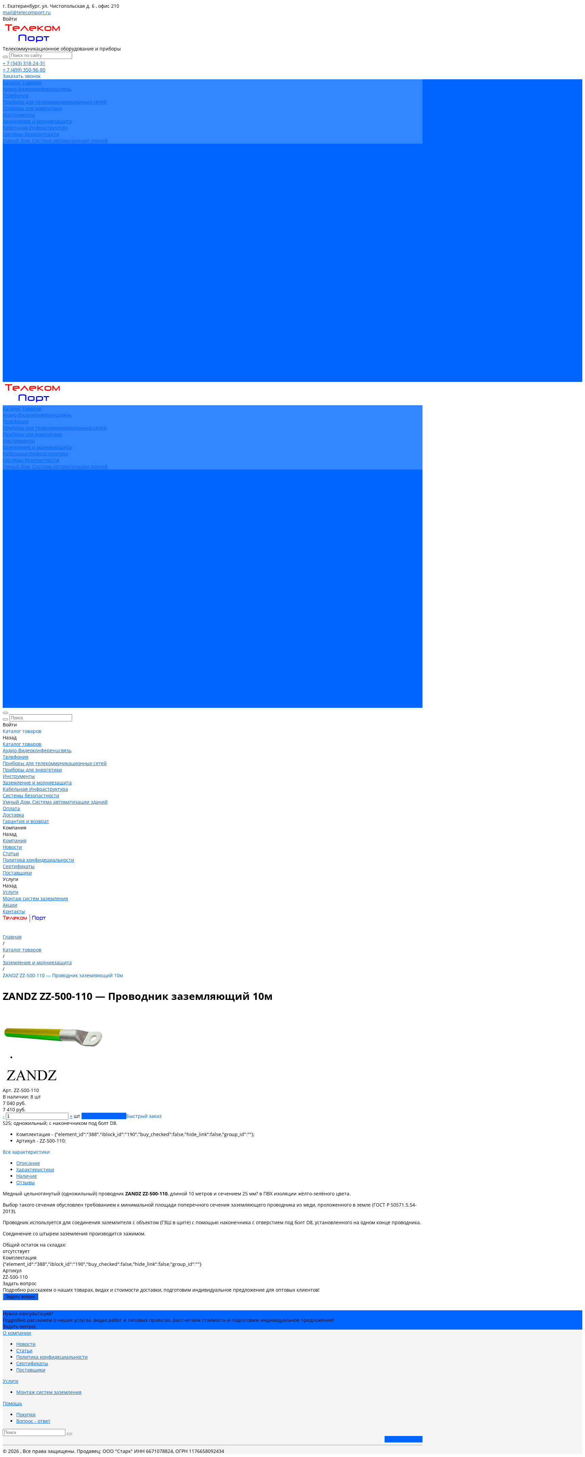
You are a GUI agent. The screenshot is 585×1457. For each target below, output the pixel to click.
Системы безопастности (31, 134)
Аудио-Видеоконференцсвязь (37, 89)
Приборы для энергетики (32, 108)
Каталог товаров (22, 237)
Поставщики (17, 198)
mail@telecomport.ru (27, 12)
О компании (17, 1333)
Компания (14, 320)
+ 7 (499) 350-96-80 (24, 69)
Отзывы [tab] (25, 1182)
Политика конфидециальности (38, 185)
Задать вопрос (20, 1296)
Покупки (26, 1414)
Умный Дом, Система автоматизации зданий (55, 140)
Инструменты (19, 114)
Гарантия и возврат (26, 314)
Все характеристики (26, 1152)
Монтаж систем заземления (35, 211)
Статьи (11, 179)
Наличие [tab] (26, 1176)
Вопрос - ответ (33, 1421)
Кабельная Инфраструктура (35, 127)
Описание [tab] (28, 1163)
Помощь (12, 1403)
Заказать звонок (403, 1439)
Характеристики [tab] (35, 1169)
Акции (10, 372)
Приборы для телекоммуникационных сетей (55, 102)
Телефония (15, 95)
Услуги (10, 359)
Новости (12, 172)
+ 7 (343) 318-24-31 (24, 63)
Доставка (13, 308)
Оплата (11, 301)
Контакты (14, 378)
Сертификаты (19, 192)
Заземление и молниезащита (37, 121)
